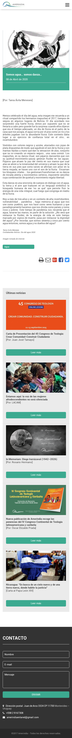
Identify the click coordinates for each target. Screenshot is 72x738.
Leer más (36, 352)
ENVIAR (36, 694)
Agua (6, 246)
